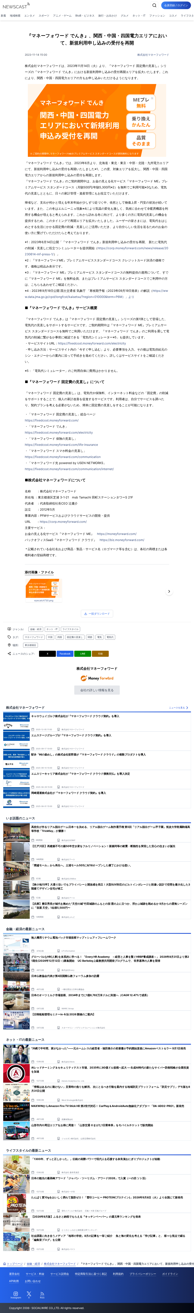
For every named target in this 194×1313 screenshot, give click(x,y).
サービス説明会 (59, 1273)
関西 (90, 637)
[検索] (154, 5)
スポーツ (44, 15)
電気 (99, 637)
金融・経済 (35, 629)
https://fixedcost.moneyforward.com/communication (63, 457)
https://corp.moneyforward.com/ (63, 522)
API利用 (14, 1281)
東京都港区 (30, 645)
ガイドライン (170, 1273)
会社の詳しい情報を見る (97, 690)
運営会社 (14, 1273)
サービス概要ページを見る (166, 1304)
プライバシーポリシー (143, 1273)
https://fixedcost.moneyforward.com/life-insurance (61, 445)
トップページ (15, 1263)
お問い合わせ (33, 1281)
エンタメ (29, 15)
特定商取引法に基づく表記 (91, 1273)
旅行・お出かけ (107, 15)
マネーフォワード (34, 637)
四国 (59, 637)
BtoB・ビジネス (85, 15)
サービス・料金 (35, 1273)
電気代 (110, 637)
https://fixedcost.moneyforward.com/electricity (92, 343)
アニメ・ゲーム (62, 15)
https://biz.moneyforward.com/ (122, 540)
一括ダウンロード (99, 613)
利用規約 (118, 1273)
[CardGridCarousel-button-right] (169, 591)
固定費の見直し (75, 637)
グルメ (125, 15)
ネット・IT (139, 15)
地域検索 (15, 15)
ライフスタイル (70, 629)
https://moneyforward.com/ (117, 534)
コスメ (173, 15)
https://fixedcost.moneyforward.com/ (52, 420)
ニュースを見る (177, 707)
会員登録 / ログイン (176, 5)
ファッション (157, 15)
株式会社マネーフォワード (153, 54)
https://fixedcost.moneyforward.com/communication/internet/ (69, 469)
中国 (50, 637)
